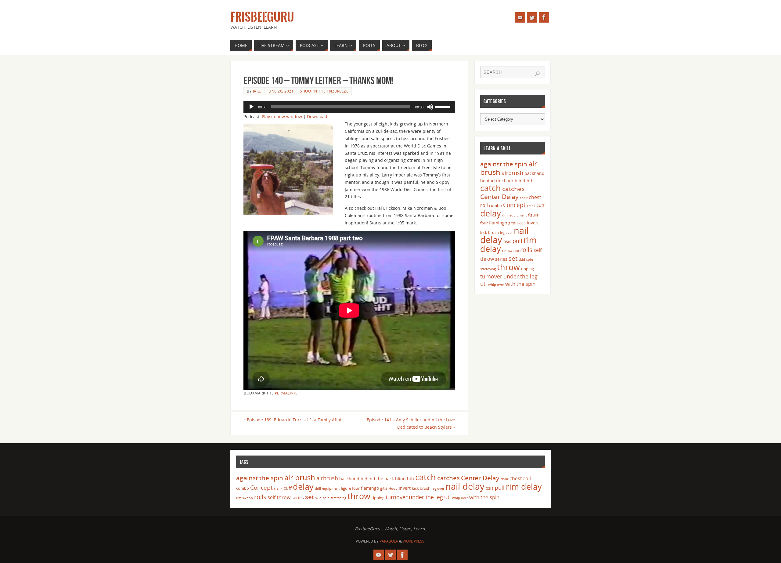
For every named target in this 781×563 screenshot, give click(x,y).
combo (495, 205)
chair (523, 198)
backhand (534, 173)
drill (505, 215)
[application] (349, 107)
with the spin (520, 283)
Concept (514, 205)
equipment (518, 215)
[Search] (537, 74)
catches (513, 188)
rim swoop (510, 251)
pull (517, 241)
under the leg (520, 276)
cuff (541, 205)
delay (490, 213)
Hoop (521, 223)
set (513, 258)
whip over (496, 284)
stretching (488, 269)
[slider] (443, 106)
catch (490, 188)
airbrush (512, 172)
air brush (299, 477)
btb (530, 180)
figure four (350, 488)
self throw (279, 497)
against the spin (503, 164)
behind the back (496, 180)
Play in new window (282, 116)
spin (529, 259)
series (501, 259)
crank (531, 206)
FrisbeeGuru (262, 17)
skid (522, 259)
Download (317, 116)
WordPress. (414, 541)
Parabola (389, 541)
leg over (506, 233)
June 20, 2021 (281, 91)
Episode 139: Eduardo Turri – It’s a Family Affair (293, 420)
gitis (512, 223)
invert (533, 223)
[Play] (251, 107)
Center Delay (499, 196)
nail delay (464, 486)
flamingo (498, 223)
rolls (526, 249)
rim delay (524, 486)
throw (508, 267)
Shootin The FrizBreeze (324, 91)
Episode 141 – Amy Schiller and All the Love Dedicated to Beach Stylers (411, 423)
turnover (491, 276)
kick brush (489, 232)
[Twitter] (532, 17)
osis (507, 241)
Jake (257, 91)
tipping (527, 268)
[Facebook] (544, 17)
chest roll (520, 478)
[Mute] (430, 107)
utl (483, 283)
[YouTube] (520, 17)
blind (520, 180)
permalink (285, 392)
